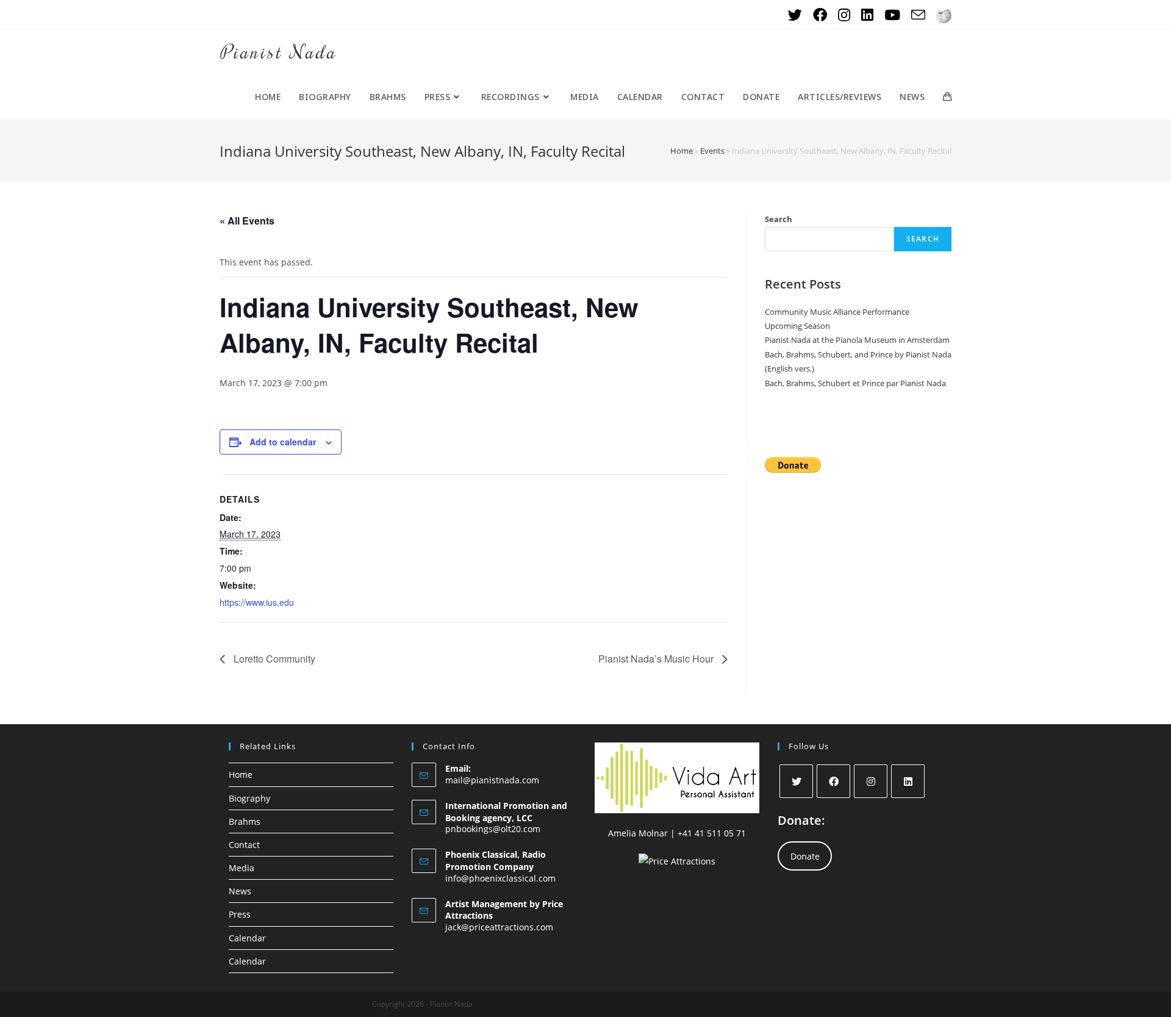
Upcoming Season (797, 325)
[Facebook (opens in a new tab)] (820, 15)
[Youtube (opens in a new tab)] (892, 15)
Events (712, 150)
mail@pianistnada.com (492, 780)
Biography (249, 798)
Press (240, 914)
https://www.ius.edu (257, 602)
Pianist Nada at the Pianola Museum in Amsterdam (857, 339)
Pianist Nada (278, 51)
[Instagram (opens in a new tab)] (844, 15)
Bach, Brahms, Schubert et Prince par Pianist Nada (855, 383)
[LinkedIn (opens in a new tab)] (867, 15)
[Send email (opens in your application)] (918, 15)
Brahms (244, 821)
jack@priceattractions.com (499, 927)
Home (681, 150)
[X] (796, 781)
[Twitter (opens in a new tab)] (795, 15)
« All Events (247, 221)
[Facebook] (833, 781)
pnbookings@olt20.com (492, 829)
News (240, 891)
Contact (244, 844)
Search (778, 219)
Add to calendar (282, 442)
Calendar (247, 938)
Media (241, 868)
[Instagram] (870, 781)
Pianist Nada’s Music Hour (657, 659)
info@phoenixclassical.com (500, 878)
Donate (805, 856)
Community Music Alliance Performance (837, 311)
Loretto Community (273, 659)
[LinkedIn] (908, 781)
